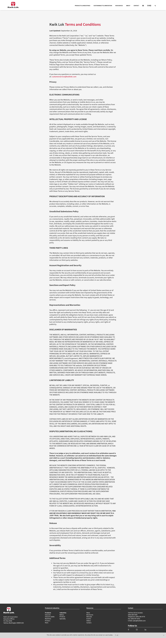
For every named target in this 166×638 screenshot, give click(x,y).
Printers (47, 621)
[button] (143, 6)
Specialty (63, 619)
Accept (117, 635)
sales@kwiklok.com (139, 621)
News (88, 613)
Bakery (62, 615)
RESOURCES (119, 6)
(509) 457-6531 (135, 619)
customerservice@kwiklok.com (64, 76)
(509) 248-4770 (140, 617)
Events (88, 619)
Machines (48, 619)
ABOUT (128, 6)
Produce (62, 617)
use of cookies (108, 635)
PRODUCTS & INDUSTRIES (82, 6)
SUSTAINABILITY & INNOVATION (103, 6)
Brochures (89, 615)
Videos (88, 621)
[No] (164, 635)
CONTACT (136, 6)
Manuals (89, 617)
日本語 (149, 6)
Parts (46, 623)
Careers (88, 623)
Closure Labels (49, 617)
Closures (48, 615)
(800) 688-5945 (132, 615)
